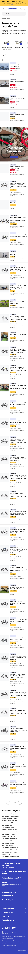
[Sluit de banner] (25, 3)
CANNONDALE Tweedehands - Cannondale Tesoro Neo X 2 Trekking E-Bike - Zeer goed (18, 477)
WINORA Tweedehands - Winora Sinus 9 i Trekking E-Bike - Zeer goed (18, 639)
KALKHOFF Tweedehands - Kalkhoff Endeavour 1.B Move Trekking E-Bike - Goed (18, 350)
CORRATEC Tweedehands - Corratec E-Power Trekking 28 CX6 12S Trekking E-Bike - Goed (18, 550)
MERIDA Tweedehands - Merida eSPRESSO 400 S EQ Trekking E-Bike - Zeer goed (18, 495)
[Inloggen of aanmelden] (21, 9)
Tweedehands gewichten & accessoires (13, 832)
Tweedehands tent (7, 825)
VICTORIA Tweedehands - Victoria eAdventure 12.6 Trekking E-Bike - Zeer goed (18, 369)
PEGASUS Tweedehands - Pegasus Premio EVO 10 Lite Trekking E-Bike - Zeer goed (18, 318)
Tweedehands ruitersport (9, 814)
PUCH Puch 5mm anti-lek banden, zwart (17, 302)
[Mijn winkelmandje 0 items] (24, 9)
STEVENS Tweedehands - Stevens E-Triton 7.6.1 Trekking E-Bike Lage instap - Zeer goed (18, 570)
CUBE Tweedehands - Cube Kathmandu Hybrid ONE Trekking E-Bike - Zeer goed (18, 440)
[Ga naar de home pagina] (12, 9)
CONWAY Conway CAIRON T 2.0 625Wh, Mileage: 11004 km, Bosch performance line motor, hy (18, 388)
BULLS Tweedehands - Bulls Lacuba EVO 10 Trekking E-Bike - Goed (17, 531)
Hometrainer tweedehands (9, 829)
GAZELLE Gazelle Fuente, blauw (17, 82)
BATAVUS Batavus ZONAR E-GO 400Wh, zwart (18, 587)
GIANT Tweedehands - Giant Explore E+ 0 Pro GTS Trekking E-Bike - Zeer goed (18, 766)
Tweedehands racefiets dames (10, 856)
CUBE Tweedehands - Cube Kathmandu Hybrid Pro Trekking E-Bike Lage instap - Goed (18, 185)
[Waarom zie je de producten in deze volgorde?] (2, 60)
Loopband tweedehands (8, 827)
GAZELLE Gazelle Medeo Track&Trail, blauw (17, 65)
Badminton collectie (7, 845)
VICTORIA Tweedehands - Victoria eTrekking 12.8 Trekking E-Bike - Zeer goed (18, 712)
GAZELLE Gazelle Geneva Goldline (17, 115)
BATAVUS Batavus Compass (18, 202)
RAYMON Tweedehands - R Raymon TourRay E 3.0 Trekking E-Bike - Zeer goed (18, 269)
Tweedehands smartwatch (9, 852)
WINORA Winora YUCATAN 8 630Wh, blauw (18, 335)
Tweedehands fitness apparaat (10, 816)
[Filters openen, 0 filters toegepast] (4, 56)
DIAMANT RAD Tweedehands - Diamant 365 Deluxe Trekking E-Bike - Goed (18, 236)
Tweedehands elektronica (9, 843)
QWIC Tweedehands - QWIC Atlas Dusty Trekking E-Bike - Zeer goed (18, 404)
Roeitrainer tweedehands (9, 823)
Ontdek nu (14, 157)
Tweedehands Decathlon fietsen (7, 48)
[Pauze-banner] (22, 3)
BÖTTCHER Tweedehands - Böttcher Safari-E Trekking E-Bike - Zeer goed (18, 784)
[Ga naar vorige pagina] (8, 803)
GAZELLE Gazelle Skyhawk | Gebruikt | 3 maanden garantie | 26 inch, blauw (18, 287)
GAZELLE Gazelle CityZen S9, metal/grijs (18, 253)
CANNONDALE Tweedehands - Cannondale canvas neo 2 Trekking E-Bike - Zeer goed (18, 694)
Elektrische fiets (18, 47)
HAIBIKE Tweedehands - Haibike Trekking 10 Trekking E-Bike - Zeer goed (18, 422)
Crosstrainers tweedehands (9, 820)
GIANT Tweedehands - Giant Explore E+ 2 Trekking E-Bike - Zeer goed (18, 657)
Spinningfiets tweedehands (9, 818)
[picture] (4, 67)
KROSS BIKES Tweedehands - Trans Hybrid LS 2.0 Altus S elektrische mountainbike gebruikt (18, 220)
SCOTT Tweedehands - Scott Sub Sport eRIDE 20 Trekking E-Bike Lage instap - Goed (18, 513)
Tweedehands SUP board (8, 841)
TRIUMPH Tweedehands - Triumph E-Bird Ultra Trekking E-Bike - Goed (18, 730)
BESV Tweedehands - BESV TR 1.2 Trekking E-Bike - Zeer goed (18, 621)
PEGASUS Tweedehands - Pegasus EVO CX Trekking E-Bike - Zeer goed (18, 459)
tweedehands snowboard (9, 836)
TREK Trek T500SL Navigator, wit (18, 98)
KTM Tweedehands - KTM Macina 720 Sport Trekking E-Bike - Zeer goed (18, 748)
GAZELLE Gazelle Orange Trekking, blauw (17, 167)
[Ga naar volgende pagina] (20, 803)
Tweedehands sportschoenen (10, 838)
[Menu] (3, 9)
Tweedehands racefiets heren (10, 847)
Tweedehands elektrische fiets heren (12, 849)
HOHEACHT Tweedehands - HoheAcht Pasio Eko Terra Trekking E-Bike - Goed (17, 676)
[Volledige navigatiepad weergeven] (2, 18)
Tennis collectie (6, 854)
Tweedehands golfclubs (8, 834)
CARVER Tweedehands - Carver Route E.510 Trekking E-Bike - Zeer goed (18, 603)
